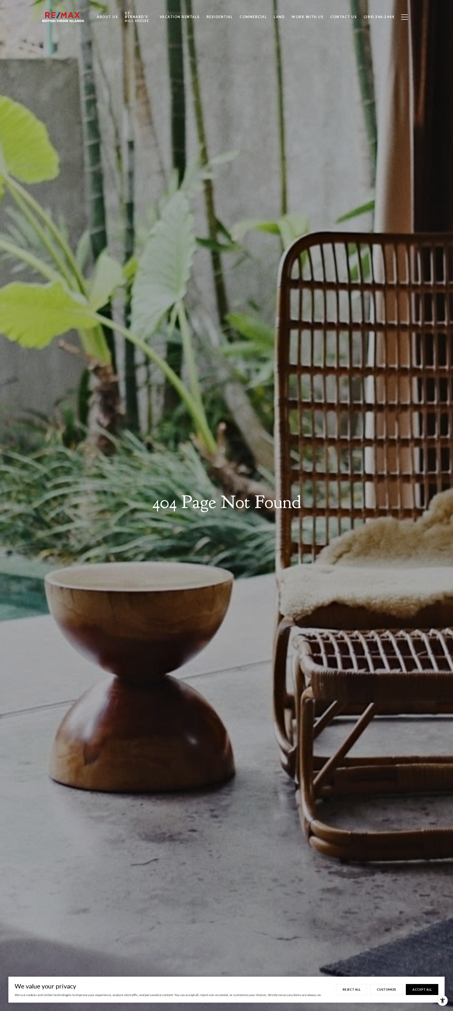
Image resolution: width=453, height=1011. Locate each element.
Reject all (351, 989)
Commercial (253, 17)
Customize (386, 989)
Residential (220, 17)
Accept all (422, 989)
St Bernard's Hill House (137, 17)
